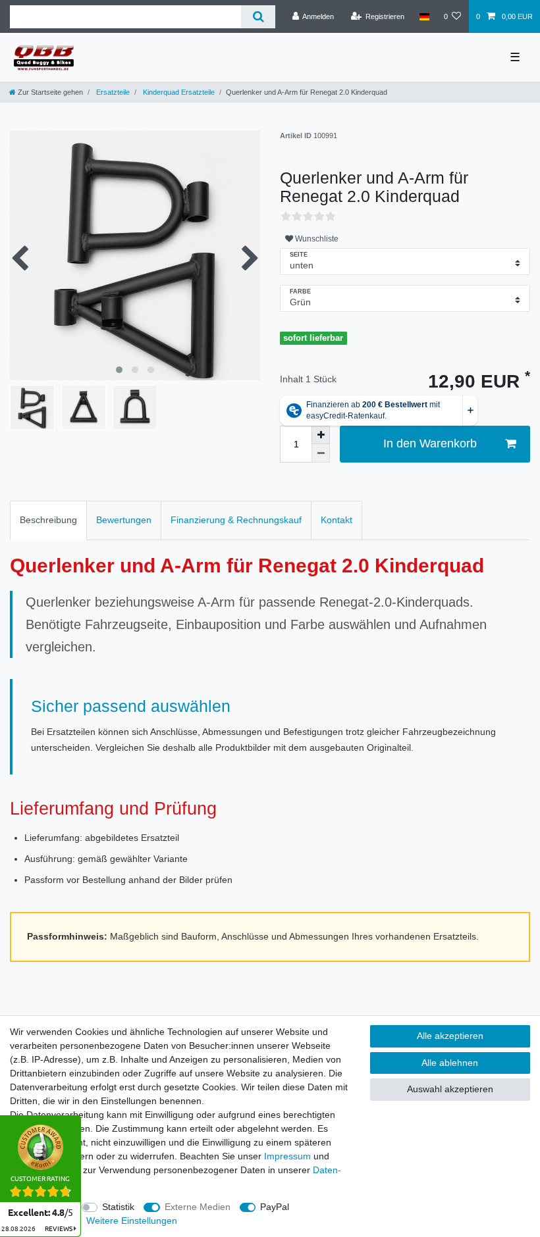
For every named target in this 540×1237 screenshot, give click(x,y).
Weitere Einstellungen (131, 1220)
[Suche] (258, 16)
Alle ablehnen (449, 1062)
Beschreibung (48, 520)
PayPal (274, 1206)
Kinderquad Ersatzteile (178, 92)
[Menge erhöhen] (320, 435)
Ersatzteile (112, 92)
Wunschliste (315, 238)
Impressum (287, 1156)
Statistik (118, 1206)
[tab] (48, 520)
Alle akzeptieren (450, 1035)
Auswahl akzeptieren (450, 1089)
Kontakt (336, 520)
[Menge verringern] (320, 453)
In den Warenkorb (430, 443)
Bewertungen (123, 520)
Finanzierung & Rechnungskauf (236, 520)
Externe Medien (197, 1206)
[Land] (424, 16)
